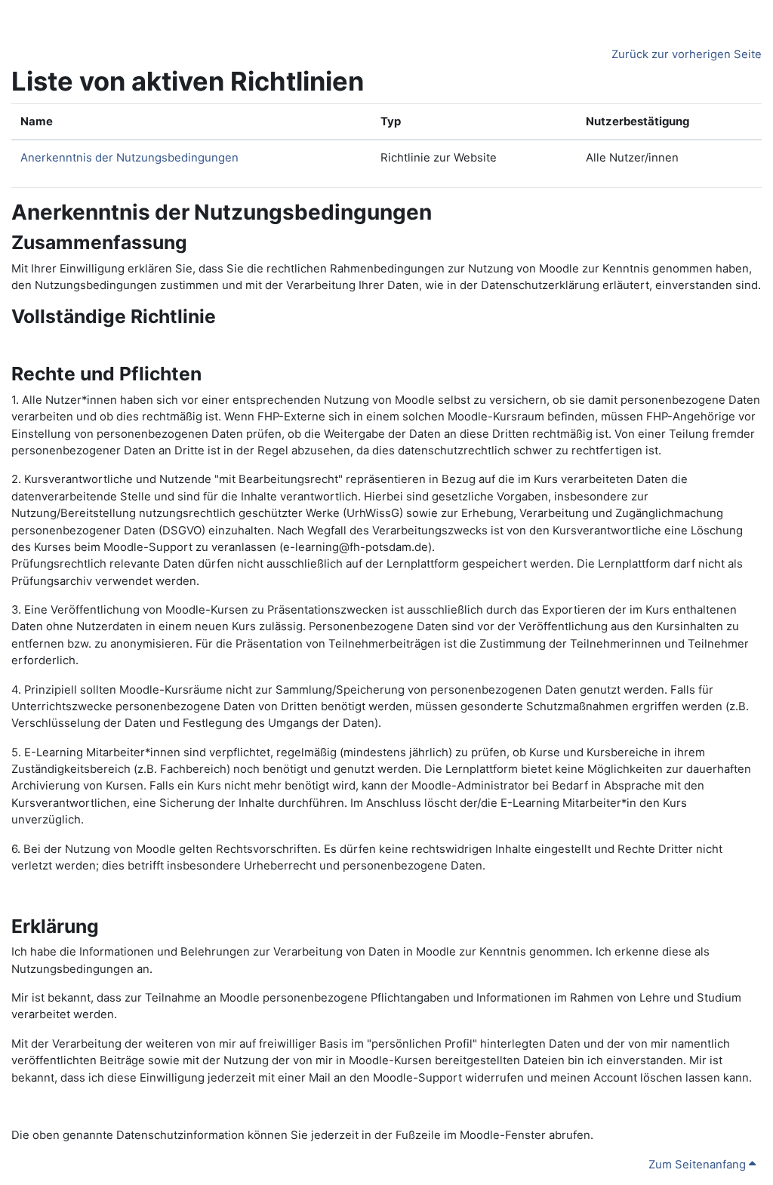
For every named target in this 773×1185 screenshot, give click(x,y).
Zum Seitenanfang (698, 1164)
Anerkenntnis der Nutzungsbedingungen (129, 158)
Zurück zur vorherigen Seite (686, 54)
